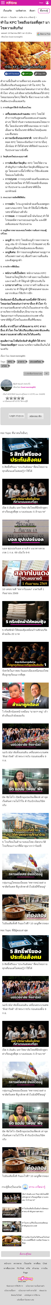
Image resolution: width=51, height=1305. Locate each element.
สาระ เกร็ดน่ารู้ (36, 1187)
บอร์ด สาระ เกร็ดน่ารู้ (27, 17)
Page (25, 1273)
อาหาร (21, 362)
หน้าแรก (4, 17)
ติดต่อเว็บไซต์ (16, 1295)
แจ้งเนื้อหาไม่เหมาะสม (25, 1300)
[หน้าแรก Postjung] (11, 2)
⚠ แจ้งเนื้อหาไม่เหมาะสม (33, 374)
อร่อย (4, 366)
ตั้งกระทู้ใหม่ (25, 1254)
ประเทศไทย (35, 362)
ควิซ (28, 1268)
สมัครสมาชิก (36, 416)
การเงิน (44, 1268)
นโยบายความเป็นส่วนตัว (35, 1286)
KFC (10, 362)
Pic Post (20, 1268)
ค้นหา (32, 10)
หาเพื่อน (37, 1263)
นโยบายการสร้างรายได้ (28, 1291)
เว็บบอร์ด (7, 10)
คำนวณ (35, 1268)
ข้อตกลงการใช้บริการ (15, 1286)
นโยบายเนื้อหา (10, 1291)
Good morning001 (16, 37)
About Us (43, 1291)
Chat (45, 1263)
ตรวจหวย (17, 1263)
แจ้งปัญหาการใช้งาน (32, 1295)
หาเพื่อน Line (9, 1268)
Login (16, 416)
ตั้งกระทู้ (44, 10)
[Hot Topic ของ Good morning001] (6, 391)
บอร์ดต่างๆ (21, 10)
